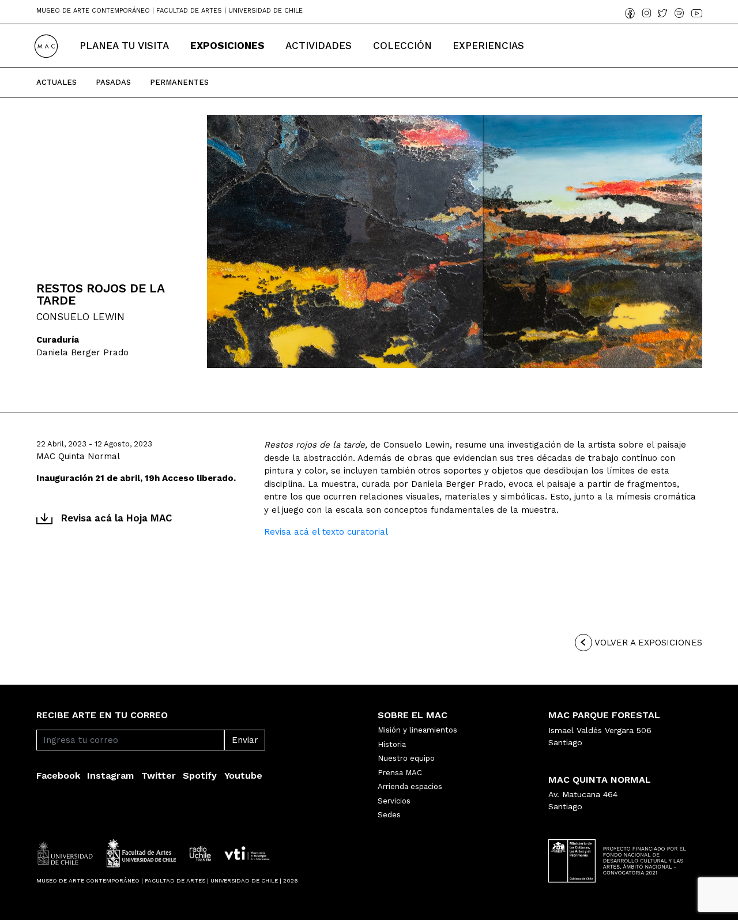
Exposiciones (227, 45)
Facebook (58, 775)
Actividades (318, 45)
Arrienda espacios (410, 786)
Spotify (200, 775)
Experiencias (488, 45)
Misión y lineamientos (417, 730)
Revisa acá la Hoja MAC (116, 518)
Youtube (243, 775)
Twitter (158, 775)
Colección (402, 45)
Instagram (110, 775)
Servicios (394, 801)
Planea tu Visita (124, 45)
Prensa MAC (400, 772)
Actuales (56, 82)
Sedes (389, 814)
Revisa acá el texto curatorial (326, 532)
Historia (392, 744)
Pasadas (113, 82)
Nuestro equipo (406, 758)
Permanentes (179, 82)
